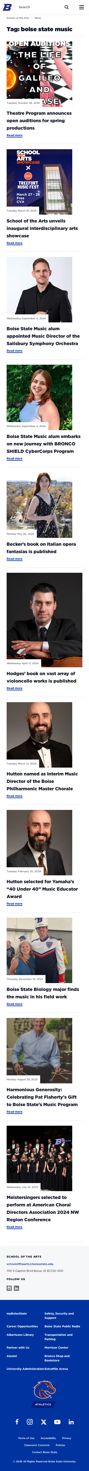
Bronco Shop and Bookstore (57, 1358)
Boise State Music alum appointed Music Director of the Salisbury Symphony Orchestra (43, 336)
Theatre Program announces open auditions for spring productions (39, 120)
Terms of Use (26, 1438)
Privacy (66, 1438)
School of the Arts (18, 17)
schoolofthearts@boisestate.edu (30, 1264)
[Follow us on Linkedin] (16, 1288)
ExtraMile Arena (56, 1368)
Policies (60, 1445)
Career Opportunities (22, 1326)
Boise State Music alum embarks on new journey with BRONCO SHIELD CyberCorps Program (44, 444)
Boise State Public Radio (62, 1326)
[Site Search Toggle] (66, 7)
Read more (15, 135)
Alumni (12, 1356)
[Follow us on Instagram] (9, 1288)
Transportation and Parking (58, 1337)
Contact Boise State (44, 1452)
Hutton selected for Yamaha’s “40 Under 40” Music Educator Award (42, 889)
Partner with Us (18, 1347)
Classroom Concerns (36, 1445)
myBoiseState (17, 1313)
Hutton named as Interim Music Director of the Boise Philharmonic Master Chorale (42, 781)
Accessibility (48, 1438)
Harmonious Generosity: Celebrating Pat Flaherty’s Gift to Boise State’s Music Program (42, 1097)
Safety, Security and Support (59, 1316)
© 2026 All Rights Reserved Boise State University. (44, 1461)
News (38, 17)
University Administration (25, 1368)
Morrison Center (56, 1347)
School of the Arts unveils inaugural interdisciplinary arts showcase (42, 228)
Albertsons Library (20, 1334)
